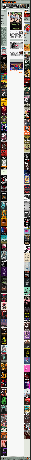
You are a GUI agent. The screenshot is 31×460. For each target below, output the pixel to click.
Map (23, 1)
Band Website (11, 70)
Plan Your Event (10, 459)
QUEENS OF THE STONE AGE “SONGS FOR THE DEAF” (26, 18)
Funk (5, 27)
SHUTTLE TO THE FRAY (26, 40)
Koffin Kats (2, 14)
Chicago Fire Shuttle (3, 39)
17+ (3, 30)
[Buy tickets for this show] (8, 15)
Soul (5, 42)
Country (2, 45)
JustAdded (2, 11)
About (18, 1)
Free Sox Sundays (4, 35)
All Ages (2, 44)
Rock (6, 33)
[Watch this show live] (8, 16)
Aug (11, 9)
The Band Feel (2, 13)
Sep (12, 9)
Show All (8, 9)
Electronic (5, 38)
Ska (1, 41)
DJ (1, 42)
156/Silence (2, 25)
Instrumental (3, 27)
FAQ (14, 459)
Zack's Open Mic (2, 37)
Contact (26, 1)
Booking (8, 459)
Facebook (14, 70)
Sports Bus (3, 36)
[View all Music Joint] (8, 14)
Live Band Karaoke (3, 40)
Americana (2, 31)
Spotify (12, 70)
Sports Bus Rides (28, 33)
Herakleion (2, 21)
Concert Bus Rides (25, 33)
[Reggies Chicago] (9, 3)
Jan (15, 9)
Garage (2, 30)
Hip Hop (3, 42)
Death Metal (3, 33)
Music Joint (10, 9)
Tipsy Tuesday (3, 34)
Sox (1, 35)
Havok (2, 17)
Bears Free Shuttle (3, 29)
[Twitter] (26, 11)
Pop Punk (2, 38)
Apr (17, 9)
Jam (2, 41)
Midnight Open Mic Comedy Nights (5, 28)
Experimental (3, 43)
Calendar (23, 9)
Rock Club (21, 9)
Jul (19, 9)
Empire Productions (4, 32)
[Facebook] (25, 11)
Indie (5, 30)
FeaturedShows (5, 11)
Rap (4, 37)
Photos (21, 1)
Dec (14, 9)
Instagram (16, 70)
